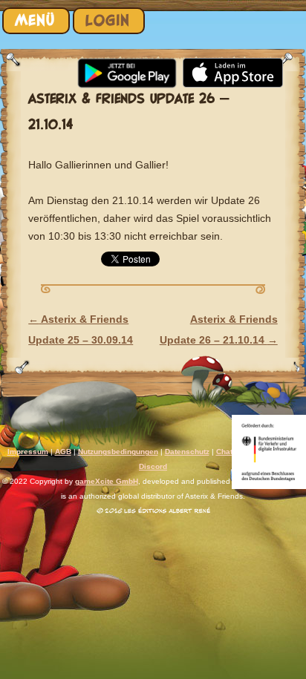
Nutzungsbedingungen (118, 451)
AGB (63, 451)
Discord (153, 466)
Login (107, 20)
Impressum (27, 451)
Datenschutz (187, 451)
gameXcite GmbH (106, 481)
